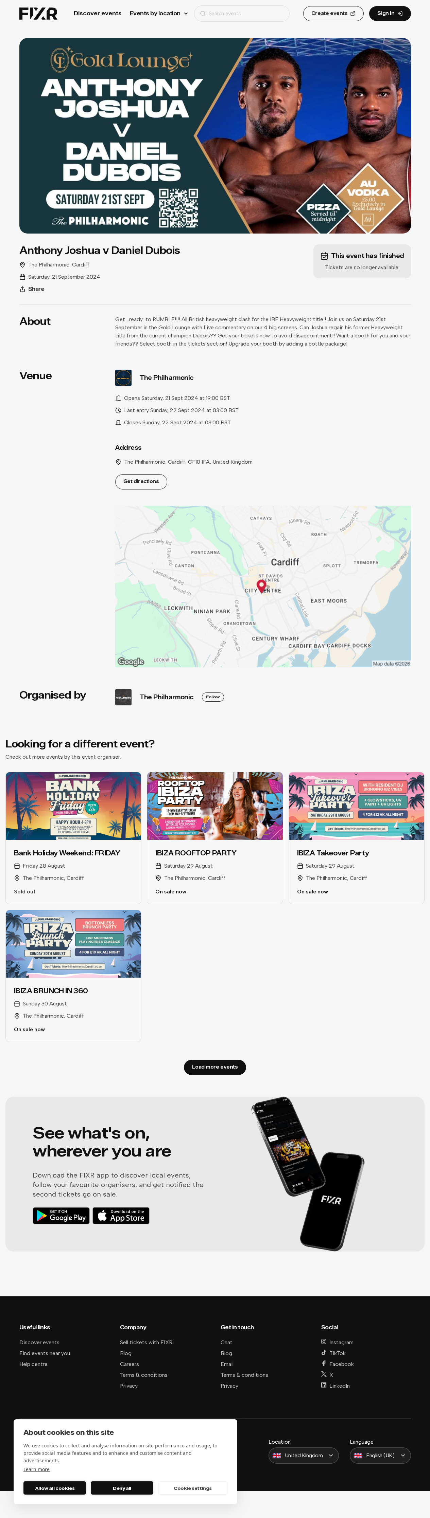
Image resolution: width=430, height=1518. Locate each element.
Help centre (33, 1364)
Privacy (129, 1386)
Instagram (341, 1342)
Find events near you (44, 1353)
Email (227, 1364)
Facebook (341, 1364)
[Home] (38, 13)
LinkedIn (339, 1386)
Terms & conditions (144, 1375)
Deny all (122, 1488)
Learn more (36, 1469)
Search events (225, 13)
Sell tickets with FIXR (146, 1342)
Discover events (98, 13)
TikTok (337, 1353)
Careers (129, 1364)
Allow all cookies (54, 1488)
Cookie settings (193, 1488)
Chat (227, 1342)
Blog (126, 1353)
